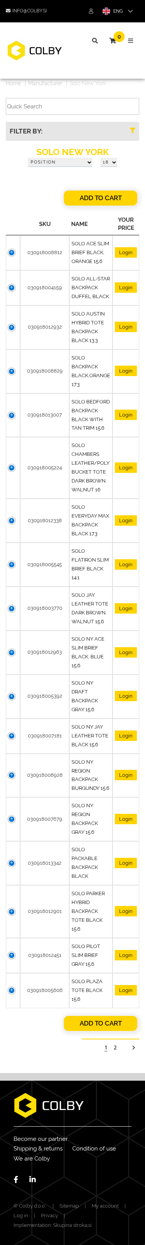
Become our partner (41, 1138)
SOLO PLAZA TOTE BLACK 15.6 (87, 990)
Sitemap (69, 1206)
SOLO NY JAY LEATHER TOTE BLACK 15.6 (90, 735)
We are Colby (32, 1158)
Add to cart (101, 198)
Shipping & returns (38, 1148)
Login (126, 252)
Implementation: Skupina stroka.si (53, 1225)
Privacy (49, 1215)
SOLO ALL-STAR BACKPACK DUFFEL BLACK (91, 287)
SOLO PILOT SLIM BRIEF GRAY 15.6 (86, 955)
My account (105, 1206)
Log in (21, 1215)
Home (13, 83)
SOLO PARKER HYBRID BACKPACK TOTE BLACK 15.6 (88, 911)
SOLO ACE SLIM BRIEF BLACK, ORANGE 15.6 (90, 252)
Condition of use (94, 1148)
